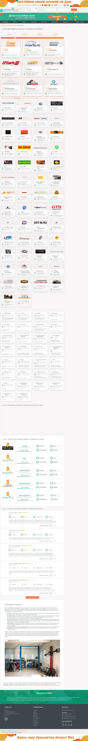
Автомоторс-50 (36, 685)
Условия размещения (10, 712)
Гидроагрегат (57, 685)
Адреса (9, 34)
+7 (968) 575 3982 (68, 714)
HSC (13, 685)
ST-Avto (31, 685)
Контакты (7, 715)
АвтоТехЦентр (44, 685)
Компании (33, 22)
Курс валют (36, 718)
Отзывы (55, 34)
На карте (24, 34)
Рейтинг (40, 34)
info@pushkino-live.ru (69, 710)
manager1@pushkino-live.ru (70, 716)
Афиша (24, 22)
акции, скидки (40, 684)
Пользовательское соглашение (12, 713)
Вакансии (44, 22)
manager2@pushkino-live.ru (70, 718)
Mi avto (16, 685)
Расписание (36, 717)
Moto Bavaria (22, 685)
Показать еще (31, 597)
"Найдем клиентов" (22, 730)
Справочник (66, 22)
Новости (15, 22)
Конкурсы (35, 723)
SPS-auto (27, 685)
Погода (35, 720)
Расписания (55, 22)
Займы (34, 725)
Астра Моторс (51, 685)
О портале (7, 710)
